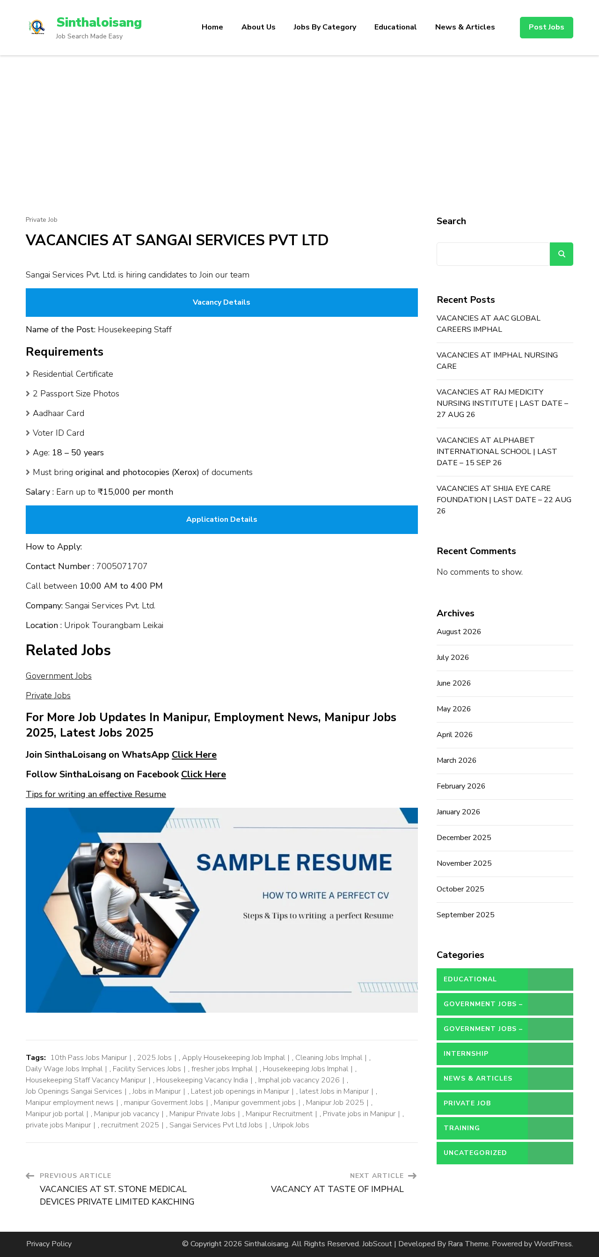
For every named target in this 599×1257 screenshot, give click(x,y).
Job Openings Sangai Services (74, 1091)
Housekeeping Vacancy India (202, 1080)
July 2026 (453, 657)
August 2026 (459, 632)
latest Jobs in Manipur (334, 1091)
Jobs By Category (325, 27)
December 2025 (464, 838)
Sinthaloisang (99, 22)
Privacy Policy (49, 1244)
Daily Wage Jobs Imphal (64, 1069)
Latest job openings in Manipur (240, 1091)
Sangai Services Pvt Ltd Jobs (216, 1125)
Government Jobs (59, 675)
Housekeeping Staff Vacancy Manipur (86, 1080)
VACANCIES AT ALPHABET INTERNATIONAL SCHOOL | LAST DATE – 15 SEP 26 (497, 451)
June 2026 (454, 683)
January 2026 (459, 812)
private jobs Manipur (58, 1125)
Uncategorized (475, 1152)
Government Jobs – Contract (483, 1008)
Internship (466, 1053)
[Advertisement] (299, 125)
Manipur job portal (55, 1114)
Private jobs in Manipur (359, 1114)
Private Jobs (48, 695)
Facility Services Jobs (147, 1069)
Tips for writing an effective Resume (96, 794)
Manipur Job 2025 (335, 1102)
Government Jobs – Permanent (483, 1032)
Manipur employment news (70, 1102)
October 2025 (460, 889)
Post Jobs (546, 27)
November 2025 (464, 863)
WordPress (553, 1244)
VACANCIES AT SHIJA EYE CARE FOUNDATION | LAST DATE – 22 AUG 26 (504, 499)
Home (212, 27)
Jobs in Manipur (156, 1091)
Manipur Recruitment (279, 1114)
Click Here (194, 754)
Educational (395, 27)
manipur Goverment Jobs (164, 1102)
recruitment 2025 (130, 1125)
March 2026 (457, 760)
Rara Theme (468, 1244)
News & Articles (465, 27)
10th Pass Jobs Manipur (88, 1057)
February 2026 (461, 786)
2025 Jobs (154, 1057)
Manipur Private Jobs (202, 1114)
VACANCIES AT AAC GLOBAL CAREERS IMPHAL (489, 324)
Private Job (42, 220)
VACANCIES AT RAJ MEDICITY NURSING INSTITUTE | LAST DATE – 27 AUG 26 (502, 403)
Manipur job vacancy (126, 1114)
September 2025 (466, 915)
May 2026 (454, 709)
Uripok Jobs (291, 1125)
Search (451, 221)
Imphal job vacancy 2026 (299, 1080)
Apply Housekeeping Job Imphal (233, 1057)
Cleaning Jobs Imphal (328, 1057)
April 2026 (455, 735)
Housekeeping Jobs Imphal (305, 1069)
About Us (258, 27)
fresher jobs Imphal (222, 1069)
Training (462, 1128)
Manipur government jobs (255, 1102)
